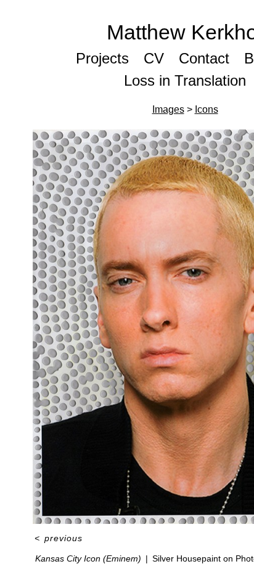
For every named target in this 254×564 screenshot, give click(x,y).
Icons (206, 109)
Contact (204, 58)
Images (168, 109)
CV (154, 58)
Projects (102, 58)
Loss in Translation (185, 80)
